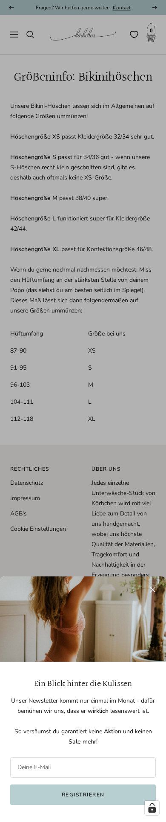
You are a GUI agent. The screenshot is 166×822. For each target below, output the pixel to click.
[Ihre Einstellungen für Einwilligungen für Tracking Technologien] (152, 808)
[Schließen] (153, 590)
